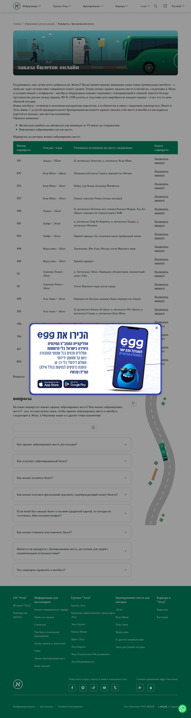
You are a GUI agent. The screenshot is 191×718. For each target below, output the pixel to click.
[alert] (181, 709)
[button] (156, 327)
